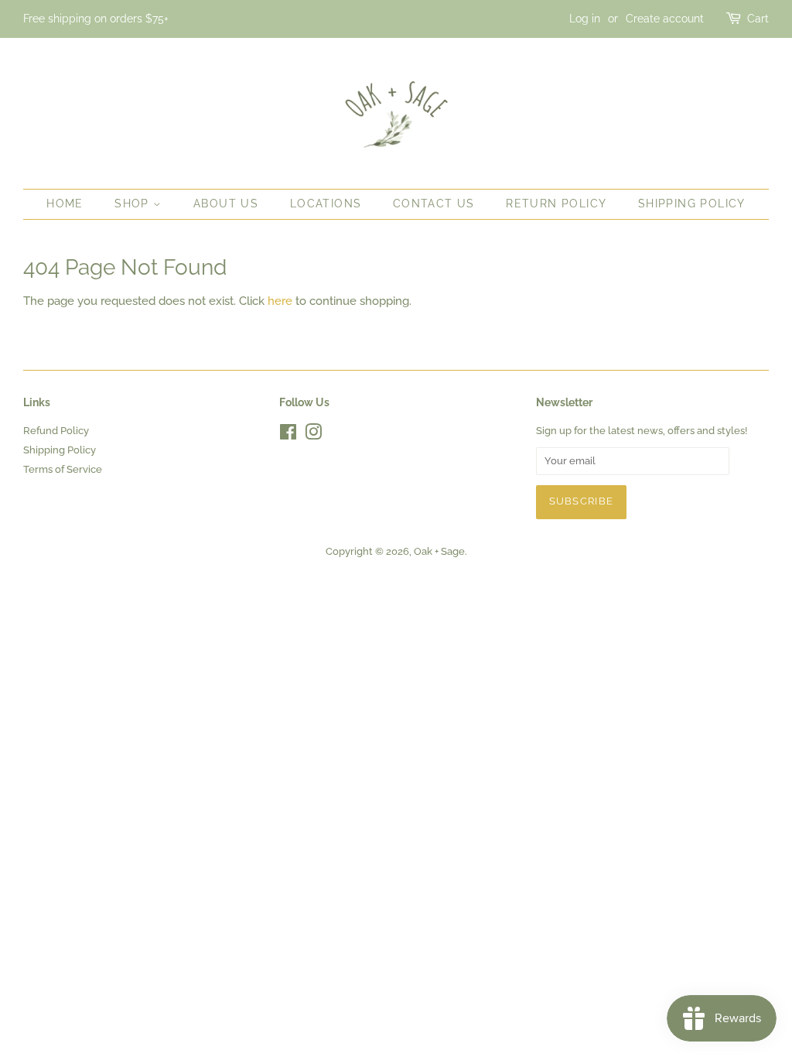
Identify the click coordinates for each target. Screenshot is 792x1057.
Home (65, 203)
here (280, 301)
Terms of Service (62, 469)
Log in (584, 18)
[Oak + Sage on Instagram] (313, 435)
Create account (665, 18)
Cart (758, 18)
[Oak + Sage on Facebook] (288, 435)
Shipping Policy (692, 203)
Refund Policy (56, 430)
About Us (225, 203)
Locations (326, 203)
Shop (133, 203)
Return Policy (556, 203)
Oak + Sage (439, 551)
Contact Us (434, 203)
